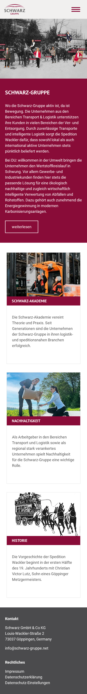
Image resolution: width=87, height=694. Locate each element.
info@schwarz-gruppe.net (26, 648)
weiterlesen (21, 227)
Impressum (14, 671)
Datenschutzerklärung (23, 677)
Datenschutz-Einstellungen (27, 683)
